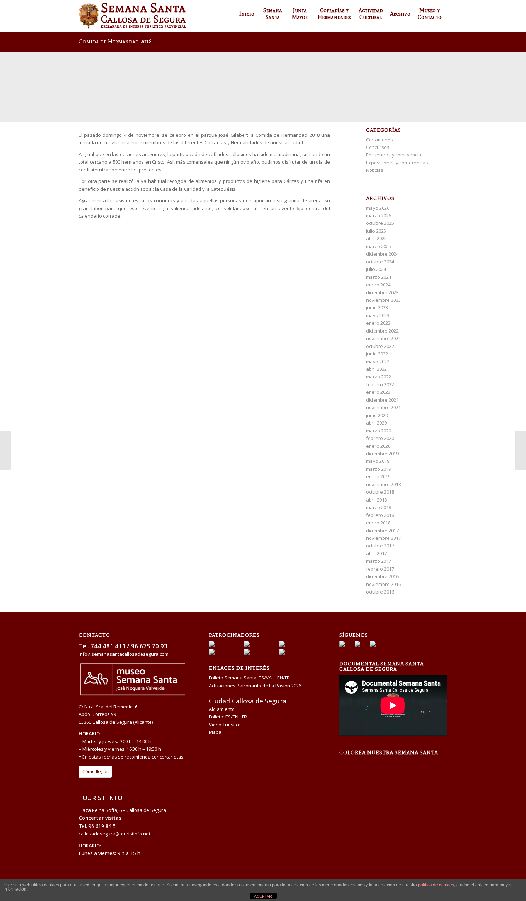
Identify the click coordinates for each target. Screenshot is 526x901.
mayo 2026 (377, 208)
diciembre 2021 (382, 400)
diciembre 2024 (382, 254)
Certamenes (379, 139)
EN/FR (283, 677)
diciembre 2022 (382, 331)
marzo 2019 (378, 469)
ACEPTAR (263, 896)
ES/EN (231, 716)
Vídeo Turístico (225, 724)
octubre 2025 (380, 223)
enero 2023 (378, 323)
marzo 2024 (378, 277)
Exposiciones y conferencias (397, 162)
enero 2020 (378, 446)
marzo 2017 (378, 561)
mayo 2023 (377, 315)
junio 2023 (377, 307)
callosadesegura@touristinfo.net (114, 833)
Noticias (374, 170)
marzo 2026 (378, 215)
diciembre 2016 (382, 576)
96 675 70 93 (149, 646)
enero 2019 (378, 476)
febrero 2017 (380, 569)
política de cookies (436, 884)
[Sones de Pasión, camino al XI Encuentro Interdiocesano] (5, 450)
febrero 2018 (380, 515)
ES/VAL (266, 677)
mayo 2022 (377, 361)
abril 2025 (376, 238)
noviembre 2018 (383, 484)
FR (244, 716)
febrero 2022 (380, 384)
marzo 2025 (378, 246)
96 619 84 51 (103, 826)
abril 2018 (376, 499)
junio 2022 (377, 353)
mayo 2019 (377, 461)
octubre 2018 (380, 492)
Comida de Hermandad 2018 (115, 41)
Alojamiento (222, 709)
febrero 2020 (380, 438)
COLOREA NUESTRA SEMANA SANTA (388, 752)
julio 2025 (376, 231)
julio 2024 (376, 269)
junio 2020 (377, 415)
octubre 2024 (380, 261)
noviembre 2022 (383, 338)
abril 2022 (376, 369)
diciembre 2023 (382, 292)
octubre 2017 (380, 545)
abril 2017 (376, 553)
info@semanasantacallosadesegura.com (124, 654)
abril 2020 (376, 423)
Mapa (215, 732)
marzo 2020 (378, 430)
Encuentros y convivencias (395, 154)
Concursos (377, 147)
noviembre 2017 (383, 538)
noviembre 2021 (383, 407)
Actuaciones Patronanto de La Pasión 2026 (255, 685)
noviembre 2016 (383, 584)
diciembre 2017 (382, 530)
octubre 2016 (380, 591)
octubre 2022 (380, 346)
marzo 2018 (378, 507)
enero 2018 (378, 522)
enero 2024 (378, 284)
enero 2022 (378, 392)
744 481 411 (108, 646)
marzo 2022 (378, 376)
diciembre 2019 (382, 453)
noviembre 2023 (383, 300)
